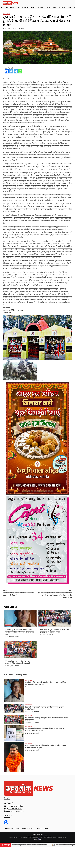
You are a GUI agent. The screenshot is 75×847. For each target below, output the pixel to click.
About (17, 828)
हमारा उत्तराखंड (10, 8)
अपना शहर (61, 8)
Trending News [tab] (21, 674)
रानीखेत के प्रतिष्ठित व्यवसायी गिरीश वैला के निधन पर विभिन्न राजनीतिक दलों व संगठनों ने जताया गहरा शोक (19, 632)
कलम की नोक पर (23, 8)
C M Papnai (21, 28)
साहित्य (48, 8)
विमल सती (17, 636)
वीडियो (33, 8)
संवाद (69, 8)
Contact (38, 828)
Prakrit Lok (39, 834)
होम (2, 8)
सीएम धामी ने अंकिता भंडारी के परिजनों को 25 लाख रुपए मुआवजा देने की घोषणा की (18, 592)
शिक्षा (54, 8)
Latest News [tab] (8, 674)
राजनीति (40, 8)
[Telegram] (16, 71)
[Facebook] (7, 71)
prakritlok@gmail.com (15, 811)
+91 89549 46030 (15, 809)
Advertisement (28, 828)
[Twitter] (11, 71)
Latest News (9, 828)
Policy (46, 828)
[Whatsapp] (20, 71)
